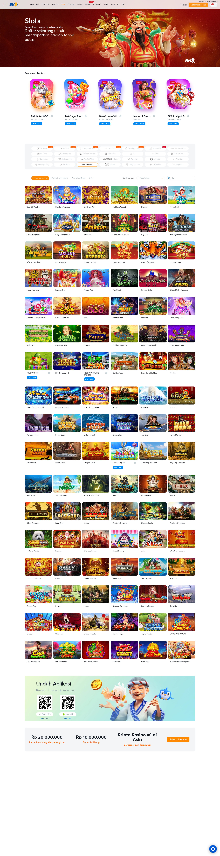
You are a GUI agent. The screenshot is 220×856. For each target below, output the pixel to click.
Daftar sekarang (198, 5)
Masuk (184, 5)
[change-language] (213, 5)
